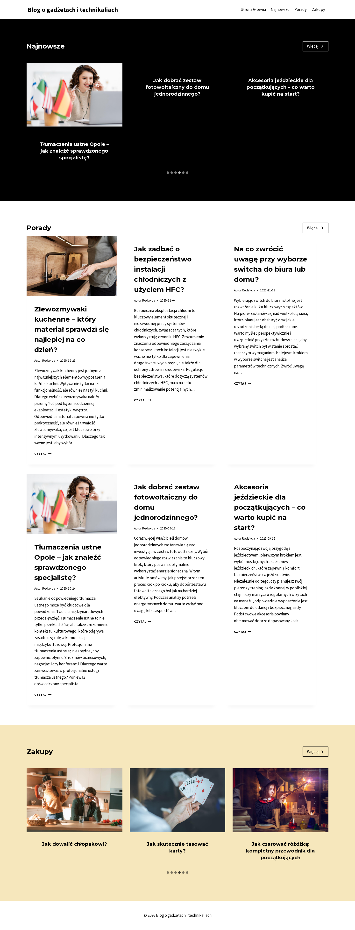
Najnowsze (280, 9)
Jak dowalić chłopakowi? (74, 844)
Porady (300, 9)
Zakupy (318, 9)
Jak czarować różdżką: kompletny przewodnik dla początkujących (280, 850)
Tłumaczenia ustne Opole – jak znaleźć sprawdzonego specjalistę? (74, 151)
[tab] (168, 172)
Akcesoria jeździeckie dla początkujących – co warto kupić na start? (281, 87)
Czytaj (42, 454)
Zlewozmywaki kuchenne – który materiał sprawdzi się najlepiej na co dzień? (71, 329)
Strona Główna (253, 9)
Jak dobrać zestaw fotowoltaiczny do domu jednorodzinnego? (177, 87)
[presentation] (74, 95)
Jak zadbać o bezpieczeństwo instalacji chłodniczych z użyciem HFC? (163, 269)
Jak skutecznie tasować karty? (177, 847)
